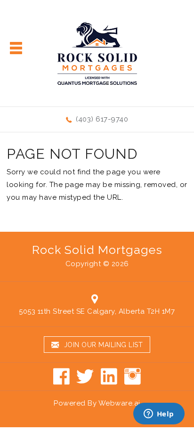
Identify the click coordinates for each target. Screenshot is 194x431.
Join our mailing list (102, 345)
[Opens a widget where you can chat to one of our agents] (159, 414)
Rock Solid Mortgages (97, 250)
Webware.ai (119, 403)
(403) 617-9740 (102, 119)
